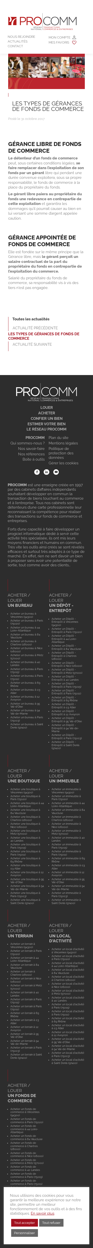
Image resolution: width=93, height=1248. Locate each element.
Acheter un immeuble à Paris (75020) (66, 798)
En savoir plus (42, 1213)
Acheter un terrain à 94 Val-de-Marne (24, 1042)
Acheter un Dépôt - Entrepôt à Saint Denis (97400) (65, 745)
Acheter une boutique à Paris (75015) (25, 846)
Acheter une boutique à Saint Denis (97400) (25, 901)
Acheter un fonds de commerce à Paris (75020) (26, 1120)
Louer (46, 407)
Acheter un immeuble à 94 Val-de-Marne (68, 887)
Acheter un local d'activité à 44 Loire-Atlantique (68, 964)
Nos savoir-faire (31, 448)
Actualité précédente (35, 328)
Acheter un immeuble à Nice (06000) (66, 825)
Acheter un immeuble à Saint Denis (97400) (66, 901)
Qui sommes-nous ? (27, 443)
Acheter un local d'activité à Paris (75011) (68, 1013)
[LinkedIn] (46, 472)
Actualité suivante (32, 344)
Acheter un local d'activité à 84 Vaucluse (68, 971)
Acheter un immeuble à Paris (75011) (66, 853)
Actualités (18, 41)
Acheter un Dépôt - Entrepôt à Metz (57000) (67, 671)
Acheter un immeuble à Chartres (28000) (66, 818)
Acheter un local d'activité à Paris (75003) (68, 1054)
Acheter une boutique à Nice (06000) (25, 825)
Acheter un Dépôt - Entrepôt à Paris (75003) (67, 736)
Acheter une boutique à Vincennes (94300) (25, 791)
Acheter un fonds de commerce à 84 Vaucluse (26, 1137)
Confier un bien (46, 418)
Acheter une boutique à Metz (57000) (25, 832)
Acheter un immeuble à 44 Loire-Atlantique (68, 805)
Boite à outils (33, 459)
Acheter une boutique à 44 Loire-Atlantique (27, 805)
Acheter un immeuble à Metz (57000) (66, 832)
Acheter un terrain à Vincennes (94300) (22, 945)
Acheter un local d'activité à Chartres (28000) (68, 978)
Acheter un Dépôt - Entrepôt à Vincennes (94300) (65, 621)
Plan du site (58, 437)
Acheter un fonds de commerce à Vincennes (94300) (24, 1112)
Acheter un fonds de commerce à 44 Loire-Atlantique (24, 1129)
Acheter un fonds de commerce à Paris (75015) (26, 1175)
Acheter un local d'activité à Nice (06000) (68, 985)
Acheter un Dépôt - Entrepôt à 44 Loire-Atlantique (64, 638)
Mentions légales (63, 443)
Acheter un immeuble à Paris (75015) (66, 846)
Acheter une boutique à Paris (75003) (25, 894)
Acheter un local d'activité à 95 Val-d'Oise (68, 1040)
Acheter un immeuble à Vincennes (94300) (66, 791)
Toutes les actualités (30, 319)
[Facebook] (37, 472)
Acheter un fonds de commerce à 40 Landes (25, 1168)
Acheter (46, 413)
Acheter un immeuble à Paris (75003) (66, 894)
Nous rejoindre (21, 37)
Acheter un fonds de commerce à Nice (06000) (26, 1155)
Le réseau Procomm (46, 429)
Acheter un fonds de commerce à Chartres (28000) (24, 1146)
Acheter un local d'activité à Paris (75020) (68, 958)
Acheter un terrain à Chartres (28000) (22, 973)
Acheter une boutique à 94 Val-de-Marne (27, 887)
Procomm (35, 437)
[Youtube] (56, 472)
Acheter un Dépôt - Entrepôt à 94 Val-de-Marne (65, 728)
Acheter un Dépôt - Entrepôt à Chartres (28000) (64, 655)
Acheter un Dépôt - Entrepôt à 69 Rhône (65, 699)
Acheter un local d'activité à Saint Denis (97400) (68, 1061)
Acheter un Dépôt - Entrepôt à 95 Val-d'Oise (67, 720)
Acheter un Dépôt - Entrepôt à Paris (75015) (66, 685)
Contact (15, 46)
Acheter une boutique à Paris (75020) (25, 798)
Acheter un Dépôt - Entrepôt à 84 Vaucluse (66, 647)
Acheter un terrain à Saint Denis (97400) (26, 1056)
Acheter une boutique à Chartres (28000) (25, 818)
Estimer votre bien (46, 424)
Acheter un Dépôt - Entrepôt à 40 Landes (65, 678)
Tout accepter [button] (24, 1223)
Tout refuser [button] (51, 1223)
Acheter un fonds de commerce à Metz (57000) (27, 1161)
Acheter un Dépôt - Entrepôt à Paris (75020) (67, 630)
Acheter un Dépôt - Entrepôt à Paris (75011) (66, 692)
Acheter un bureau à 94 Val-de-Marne (25, 712)
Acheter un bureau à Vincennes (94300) (23, 615)
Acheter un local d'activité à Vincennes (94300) (68, 951)
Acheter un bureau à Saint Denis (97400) (26, 726)
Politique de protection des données (61, 453)
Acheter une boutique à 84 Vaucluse (25, 811)
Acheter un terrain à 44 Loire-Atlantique (24, 959)
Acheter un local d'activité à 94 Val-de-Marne (68, 1047)
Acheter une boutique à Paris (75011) (25, 853)
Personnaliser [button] (24, 1233)
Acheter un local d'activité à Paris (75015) (68, 1006)
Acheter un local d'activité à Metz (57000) (68, 992)
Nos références (31, 454)
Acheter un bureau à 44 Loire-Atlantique (25, 629)
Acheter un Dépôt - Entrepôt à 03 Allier (64, 706)
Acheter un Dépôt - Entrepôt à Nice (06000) (67, 664)
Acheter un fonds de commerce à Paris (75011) (26, 1182)
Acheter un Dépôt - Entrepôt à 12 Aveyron (66, 713)
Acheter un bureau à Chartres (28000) (23, 643)
